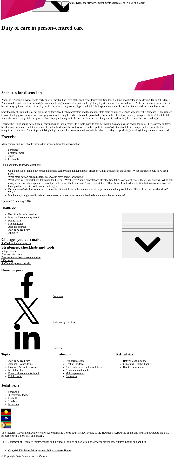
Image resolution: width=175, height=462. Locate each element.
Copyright (13, 450)
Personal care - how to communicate (21, 257)
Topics (5, 354)
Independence (8, 251)
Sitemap (68, 450)
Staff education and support (16, 243)
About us (65, 354)
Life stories (7, 260)
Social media (10, 385)
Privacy (35, 450)
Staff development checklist (16, 263)
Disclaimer (25, 450)
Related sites (124, 354)
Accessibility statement (51, 450)
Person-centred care (12, 254)
